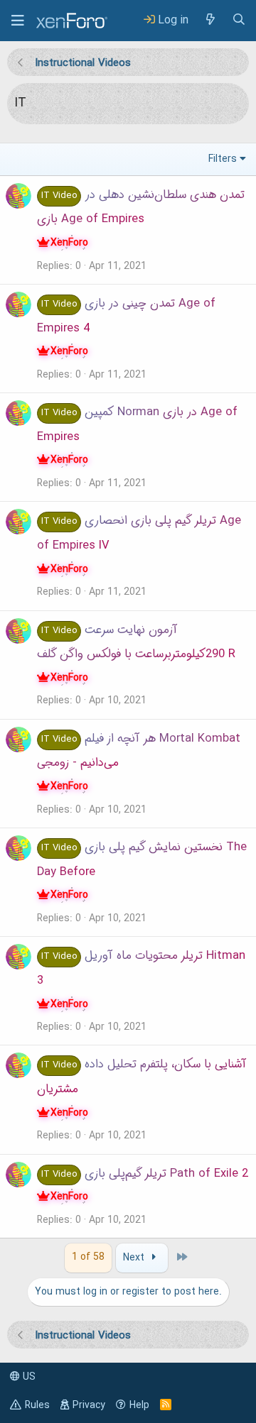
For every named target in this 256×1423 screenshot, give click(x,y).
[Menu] (18, 20)
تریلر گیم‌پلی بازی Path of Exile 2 (166, 1174)
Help (139, 1405)
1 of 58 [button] (88, 1257)
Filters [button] (222, 159)
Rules (37, 1405)
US (28, 1377)
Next (135, 1257)
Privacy (89, 1405)
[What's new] (210, 20)
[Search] (239, 20)
